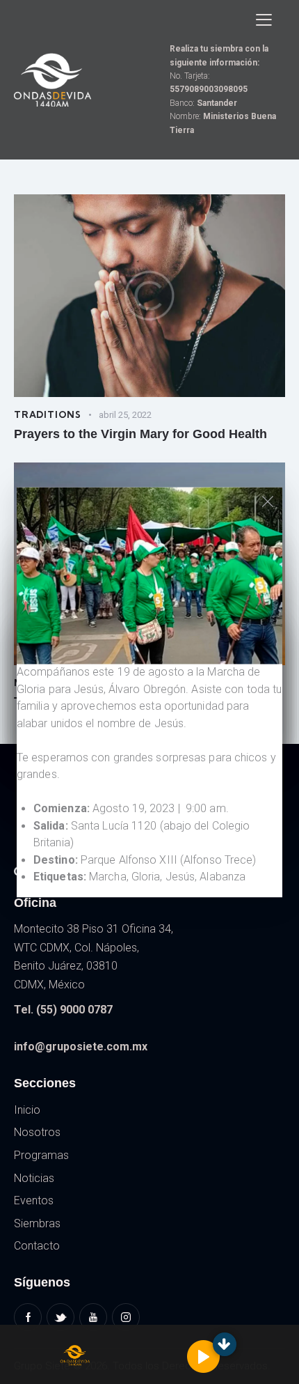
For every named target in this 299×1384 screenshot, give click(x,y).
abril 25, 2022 (125, 415)
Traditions (47, 414)
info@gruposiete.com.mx (80, 1046)
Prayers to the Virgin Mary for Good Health (140, 434)
